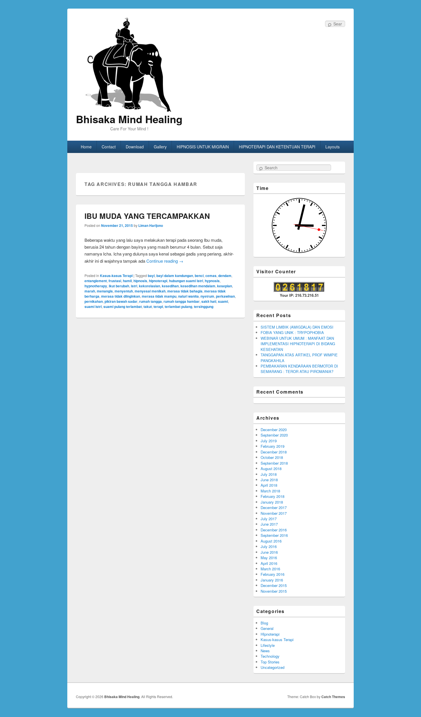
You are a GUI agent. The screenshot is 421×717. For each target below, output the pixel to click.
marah (89, 291)
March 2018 (270, 491)
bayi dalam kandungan (174, 275)
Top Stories (270, 662)
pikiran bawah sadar (121, 301)
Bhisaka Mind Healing (129, 118)
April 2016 (269, 563)
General (267, 628)
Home (86, 147)
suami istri (93, 306)
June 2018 (269, 479)
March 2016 (270, 568)
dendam (224, 275)
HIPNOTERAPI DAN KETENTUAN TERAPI (277, 147)
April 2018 (269, 485)
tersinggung (203, 306)
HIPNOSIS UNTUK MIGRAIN (203, 147)
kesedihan (170, 285)
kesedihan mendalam (197, 285)
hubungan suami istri (186, 280)
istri (134, 285)
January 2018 (272, 502)
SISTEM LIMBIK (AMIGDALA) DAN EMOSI (297, 327)
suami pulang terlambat (122, 306)
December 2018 (274, 452)
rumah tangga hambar (182, 301)
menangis (105, 291)
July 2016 (269, 546)
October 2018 (272, 457)
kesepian (224, 285)
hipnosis (140, 280)
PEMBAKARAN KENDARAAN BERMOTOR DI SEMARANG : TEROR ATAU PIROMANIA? (299, 368)
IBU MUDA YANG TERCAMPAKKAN (147, 216)
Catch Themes (333, 696)
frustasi (115, 280)
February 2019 (272, 446)
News (265, 650)
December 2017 (274, 507)
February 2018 (272, 496)
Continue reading (164, 261)
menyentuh (124, 291)
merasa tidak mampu (159, 296)
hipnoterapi (158, 280)
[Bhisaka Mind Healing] (129, 64)
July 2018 (269, 474)
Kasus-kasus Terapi (116, 275)
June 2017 (269, 524)
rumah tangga (150, 301)
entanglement (95, 280)
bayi (151, 275)
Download (135, 147)
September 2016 (274, 535)
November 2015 (274, 591)
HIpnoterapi (270, 634)
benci (199, 275)
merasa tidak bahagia (184, 291)
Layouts (332, 147)
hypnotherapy (95, 285)
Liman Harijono (150, 225)
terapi (158, 306)
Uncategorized (272, 667)
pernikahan (93, 301)
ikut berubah (119, 285)
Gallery (160, 147)
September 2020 (274, 435)
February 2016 (272, 574)
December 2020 (274, 429)
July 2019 (269, 440)
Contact (109, 147)
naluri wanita (188, 296)
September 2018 (274, 463)
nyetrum (207, 296)
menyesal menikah (150, 291)
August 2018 (271, 468)
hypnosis (212, 280)
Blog (264, 623)
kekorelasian (149, 285)
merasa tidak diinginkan (120, 296)
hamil (127, 280)
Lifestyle (268, 645)
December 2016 (274, 530)
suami (223, 301)
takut (147, 306)
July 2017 (269, 518)
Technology (270, 656)
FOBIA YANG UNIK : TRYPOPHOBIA (292, 332)
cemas (211, 275)
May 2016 (269, 557)
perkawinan (225, 296)
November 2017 (274, 513)
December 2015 (274, 585)
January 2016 (272, 580)
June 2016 (269, 552)
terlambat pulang (178, 306)
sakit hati (208, 301)
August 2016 (271, 541)
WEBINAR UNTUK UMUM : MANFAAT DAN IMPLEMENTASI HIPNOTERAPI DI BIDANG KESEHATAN (298, 343)
